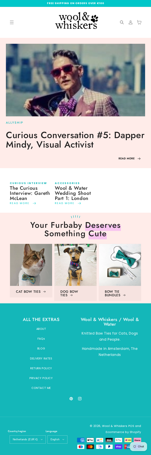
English (55, 439)
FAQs (41, 339)
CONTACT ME (41, 388)
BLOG (41, 348)
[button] (122, 22)
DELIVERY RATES (41, 358)
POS (131, 426)
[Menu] (11, 22)
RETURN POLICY (41, 368)
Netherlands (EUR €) (25, 439)
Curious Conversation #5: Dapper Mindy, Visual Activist (75, 140)
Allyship (14, 122)
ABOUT (41, 329)
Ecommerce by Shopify (123, 432)
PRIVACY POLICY (41, 378)
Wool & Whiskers (114, 426)
